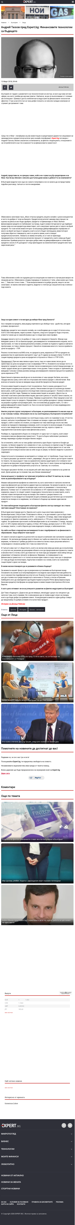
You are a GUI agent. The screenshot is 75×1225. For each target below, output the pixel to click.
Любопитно (7, 1164)
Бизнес (5, 1141)
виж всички (9, 1088)
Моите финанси (10, 1156)
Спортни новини (10, 1188)
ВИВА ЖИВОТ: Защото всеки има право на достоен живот (27, 700)
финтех (13, 610)
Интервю (22, 610)
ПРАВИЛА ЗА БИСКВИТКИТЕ (42, 1202)
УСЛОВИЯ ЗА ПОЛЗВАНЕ (19, 1202)
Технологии (7, 1149)
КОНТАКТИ (21, 1204)
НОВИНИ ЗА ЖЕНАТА (11, 1182)
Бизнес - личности (37, 610)
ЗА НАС (4, 1202)
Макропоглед (8, 1133)
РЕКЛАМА (59, 1202)
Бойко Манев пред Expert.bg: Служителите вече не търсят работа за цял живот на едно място (36, 921)
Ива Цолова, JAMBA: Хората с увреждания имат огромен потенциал (31, 881)
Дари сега (5, 773)
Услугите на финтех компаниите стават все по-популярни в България (32, 839)
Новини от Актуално (12, 1175)
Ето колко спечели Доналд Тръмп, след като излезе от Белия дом (30, 741)
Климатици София (11, 1103)
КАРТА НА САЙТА (7, 1204)
